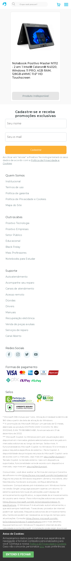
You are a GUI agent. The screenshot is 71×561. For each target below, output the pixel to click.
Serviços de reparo (17, 330)
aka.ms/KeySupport (54, 456)
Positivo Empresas (17, 229)
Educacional (13, 240)
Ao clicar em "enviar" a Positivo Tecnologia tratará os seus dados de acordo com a (35, 160)
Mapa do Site (14, 205)
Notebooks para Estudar (20, 258)
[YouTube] (36, 355)
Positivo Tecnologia (17, 223)
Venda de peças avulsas (20, 324)
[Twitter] (27, 355)
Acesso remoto (15, 294)
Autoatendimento (17, 276)
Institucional (13, 181)
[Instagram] (18, 355)
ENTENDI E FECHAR (18, 554)
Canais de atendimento (20, 288)
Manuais (11, 312)
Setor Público (14, 235)
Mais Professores (16, 252)
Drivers (10, 306)
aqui (42, 546)
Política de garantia (17, 193)
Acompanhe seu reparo (20, 282)
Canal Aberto (13, 336)
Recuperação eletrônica (20, 318)
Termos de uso (15, 187)
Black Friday (13, 246)
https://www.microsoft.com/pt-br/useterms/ (44, 475)
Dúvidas (10, 300)
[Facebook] (9, 355)
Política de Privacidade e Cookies (26, 199)
